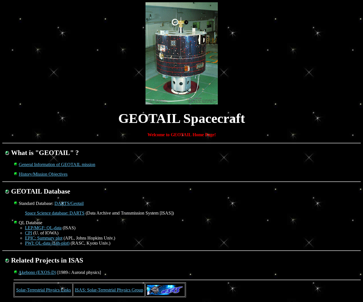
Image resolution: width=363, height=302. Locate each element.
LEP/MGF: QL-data (43, 227)
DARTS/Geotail (69, 203)
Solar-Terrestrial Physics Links (43, 290)
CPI (28, 232)
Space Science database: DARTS (55, 213)
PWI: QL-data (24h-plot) (47, 243)
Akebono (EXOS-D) (37, 272)
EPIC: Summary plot (43, 238)
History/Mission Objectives (43, 174)
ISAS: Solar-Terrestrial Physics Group (109, 290)
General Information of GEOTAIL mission (57, 164)
